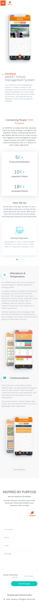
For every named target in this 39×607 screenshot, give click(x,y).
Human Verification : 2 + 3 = (10, 576)
